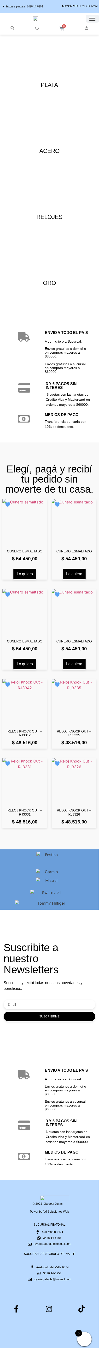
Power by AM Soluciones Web (49, 1211)
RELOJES (49, 217)
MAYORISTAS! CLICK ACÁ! (80, 6)
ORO (49, 283)
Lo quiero (25, 574)
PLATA (49, 85)
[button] (12, 28)
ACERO (49, 151)
